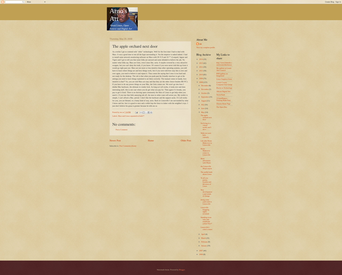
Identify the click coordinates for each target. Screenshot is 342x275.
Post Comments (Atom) (127, 146)
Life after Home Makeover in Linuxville (206, 143)
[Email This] (141, 112)
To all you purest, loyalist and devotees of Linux (206, 182)
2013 (201, 63)
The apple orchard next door (206, 117)
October (204, 93)
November (205, 89)
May (203, 112)
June (203, 108)
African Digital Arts (223, 91)
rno (200, 44)
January (204, 246)
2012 (201, 67)
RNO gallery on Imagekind (222, 75)
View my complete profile (205, 47)
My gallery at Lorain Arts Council (223, 69)
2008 (201, 82)
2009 (201, 78)
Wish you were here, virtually (206, 135)
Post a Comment (121, 130)
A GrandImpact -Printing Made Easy (223, 99)
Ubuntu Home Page (223, 104)
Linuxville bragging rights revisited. (205, 211)
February (204, 242)
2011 (201, 71)
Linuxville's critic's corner (206, 228)
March (203, 238)
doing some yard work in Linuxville (206, 202)
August (204, 101)
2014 (201, 59)
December (205, 86)
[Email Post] (136, 112)
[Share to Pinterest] (151, 112)
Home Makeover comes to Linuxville (205, 152)
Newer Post (115, 140)
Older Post (186, 140)
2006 (201, 254)
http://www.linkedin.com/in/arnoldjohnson (224, 64)
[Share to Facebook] (148, 112)
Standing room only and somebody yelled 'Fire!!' (206, 221)
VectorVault (220, 95)
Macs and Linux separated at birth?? (131, 116)
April (203, 234)
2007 (201, 251)
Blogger (182, 270)
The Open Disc (221, 107)
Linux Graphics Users (224, 79)
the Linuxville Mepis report (206, 167)
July (203, 105)
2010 (201, 75)
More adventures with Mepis (206, 161)
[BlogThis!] (143, 112)
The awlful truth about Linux (206, 173)
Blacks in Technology (224, 88)
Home (151, 140)
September (205, 97)
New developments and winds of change (206, 193)
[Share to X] (146, 112)
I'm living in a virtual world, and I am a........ (206, 126)
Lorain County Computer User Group (224, 83)
